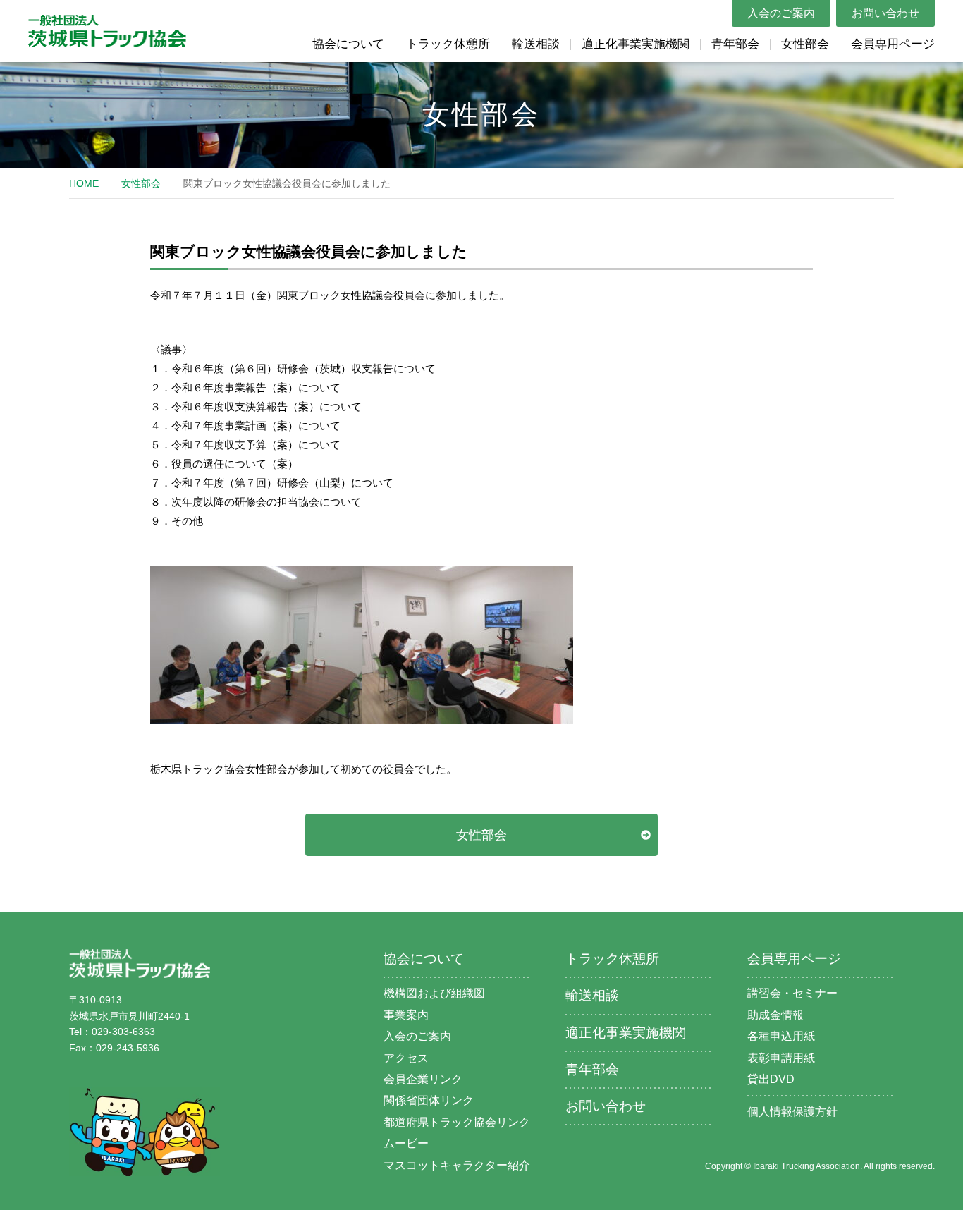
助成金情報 (775, 1015)
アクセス (406, 1058)
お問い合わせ (885, 13)
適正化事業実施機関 (635, 44)
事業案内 (406, 1015)
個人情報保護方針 (792, 1112)
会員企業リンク (423, 1079)
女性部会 (805, 44)
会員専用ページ (893, 44)
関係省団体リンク (429, 1100)
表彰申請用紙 (781, 1058)
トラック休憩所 (448, 44)
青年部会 (735, 44)
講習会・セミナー (792, 993)
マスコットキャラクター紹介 (457, 1165)
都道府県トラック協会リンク (457, 1122)
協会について (348, 44)
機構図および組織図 (434, 993)
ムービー (406, 1143)
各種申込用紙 (781, 1036)
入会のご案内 (781, 13)
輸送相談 (536, 44)
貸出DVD (771, 1079)
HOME (84, 183)
